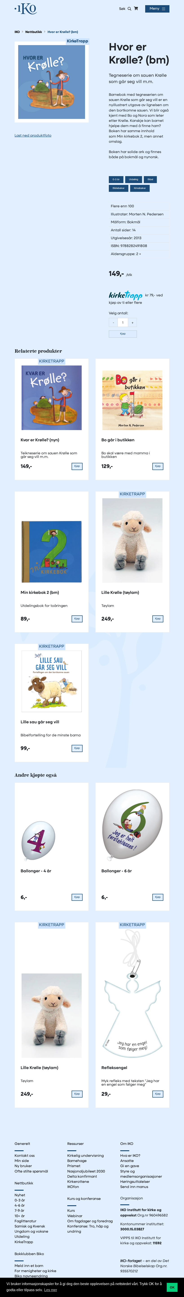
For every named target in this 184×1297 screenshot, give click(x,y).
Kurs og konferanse (84, 1199)
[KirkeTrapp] (51, 82)
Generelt (22, 1144)
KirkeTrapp (24, 1242)
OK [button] (172, 1287)
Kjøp (123, 333)
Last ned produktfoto (33, 136)
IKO (17, 32)
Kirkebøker (140, 188)
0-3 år (116, 179)
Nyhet (20, 1195)
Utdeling (133, 179)
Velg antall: (118, 313)
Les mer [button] (50, 1290)
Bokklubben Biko (29, 1254)
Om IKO (126, 1144)
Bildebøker (119, 188)
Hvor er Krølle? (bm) (63, 32)
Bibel (150, 179)
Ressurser (75, 1144)
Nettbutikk (33, 32)
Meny (154, 9)
